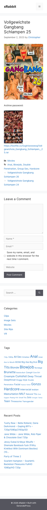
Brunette (10, 372)
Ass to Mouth (9, 362)
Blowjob (17, 164)
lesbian (35, 389)
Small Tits (22, 398)
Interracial (25, 389)
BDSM (18, 362)
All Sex (18, 356)
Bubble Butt (20, 373)
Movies (11, 160)
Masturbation (11, 394)
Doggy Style (21, 380)
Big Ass (25, 362)
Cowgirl (29, 372)
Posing (12, 398)
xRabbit (10, 7)
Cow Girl (36, 373)
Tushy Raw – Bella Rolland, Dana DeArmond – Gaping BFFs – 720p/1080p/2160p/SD (21, 426)
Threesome (16, 401)
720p (6, 357)
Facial (17, 384)
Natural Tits (31, 394)
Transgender (28, 401)
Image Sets (10, 320)
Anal (9, 164)
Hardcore (34, 168)
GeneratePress (24, 505)
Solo (29, 397)
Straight (34, 398)
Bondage (38, 368)
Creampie (9, 376)
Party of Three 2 (12, 456)
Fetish (29, 385)
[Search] (39, 293)
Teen (7, 401)
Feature (23, 385)
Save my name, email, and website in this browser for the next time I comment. (23, 255)
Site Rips (8, 329)
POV (16, 398)
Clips (6, 316)
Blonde (14, 367)
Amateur (26, 357)
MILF (22, 393)
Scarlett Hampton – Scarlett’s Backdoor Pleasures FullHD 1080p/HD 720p (19, 464)
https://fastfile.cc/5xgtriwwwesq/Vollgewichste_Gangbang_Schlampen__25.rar (23, 149)
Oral (39, 394)
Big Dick (33, 362)
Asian (40, 357)
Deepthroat (10, 380)
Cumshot (21, 376)
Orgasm (6, 398)
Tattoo (40, 398)
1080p (10, 357)
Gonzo (36, 384)
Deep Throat (35, 376)
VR (5, 333)
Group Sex (22, 168)
